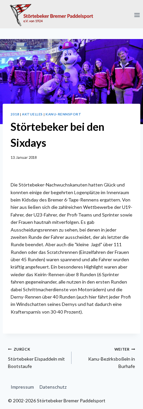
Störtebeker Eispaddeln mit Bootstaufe (36, 358)
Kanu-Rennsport (63, 114)
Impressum (22, 387)
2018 (15, 114)
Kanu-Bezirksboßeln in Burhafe (111, 358)
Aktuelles (32, 114)
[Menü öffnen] (137, 15)
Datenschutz (53, 387)
